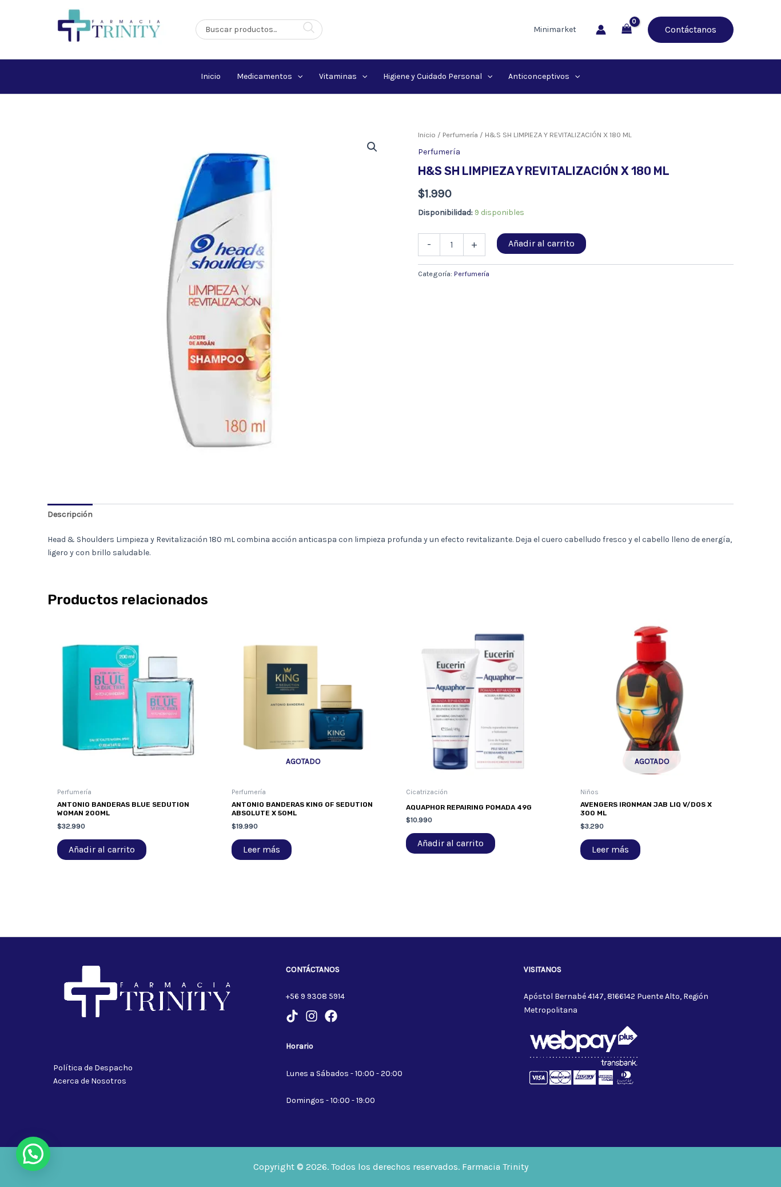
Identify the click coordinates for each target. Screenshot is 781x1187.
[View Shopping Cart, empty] (626, 29)
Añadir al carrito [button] (102, 849)
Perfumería (460, 134)
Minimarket (554, 29)
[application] (297, 76)
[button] (691, 30)
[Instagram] (311, 1016)
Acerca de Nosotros (89, 1081)
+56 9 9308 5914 (315, 996)
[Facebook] (331, 1016)
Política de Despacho (93, 1068)
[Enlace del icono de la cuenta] (601, 30)
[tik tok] (292, 1016)
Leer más (261, 849)
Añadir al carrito (541, 243)
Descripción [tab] (70, 514)
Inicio (427, 134)
